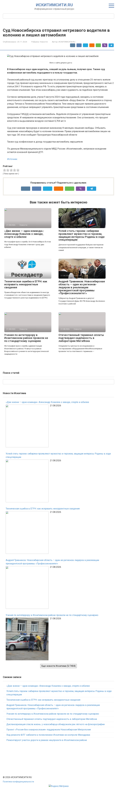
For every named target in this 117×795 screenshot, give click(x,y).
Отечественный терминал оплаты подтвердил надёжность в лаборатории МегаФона (81, 338)
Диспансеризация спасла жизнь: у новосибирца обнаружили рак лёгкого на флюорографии (55, 724)
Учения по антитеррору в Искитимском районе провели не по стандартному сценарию (26, 338)
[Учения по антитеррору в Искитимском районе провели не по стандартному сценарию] (27, 639)
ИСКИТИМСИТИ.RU (54, 5)
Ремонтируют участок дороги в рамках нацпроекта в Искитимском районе (46, 740)
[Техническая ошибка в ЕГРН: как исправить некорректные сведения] (27, 533)
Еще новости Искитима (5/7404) (58, 666)
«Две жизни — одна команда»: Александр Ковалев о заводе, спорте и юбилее (24, 233)
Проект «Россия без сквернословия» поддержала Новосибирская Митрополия (48, 729)
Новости (44, 42)
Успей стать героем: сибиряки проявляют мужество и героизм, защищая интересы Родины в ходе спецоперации (81, 235)
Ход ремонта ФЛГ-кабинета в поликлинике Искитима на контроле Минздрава (48, 734)
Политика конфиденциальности (18, 781)
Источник (12, 159)
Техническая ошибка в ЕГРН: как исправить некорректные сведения (25, 284)
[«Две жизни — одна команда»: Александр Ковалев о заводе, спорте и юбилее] (27, 426)
